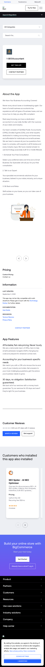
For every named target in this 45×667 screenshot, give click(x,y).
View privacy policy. (16, 651)
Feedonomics (22, 2)
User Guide (6, 310)
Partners (7, 586)
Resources (8, 599)
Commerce (7, 2)
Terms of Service (8, 317)
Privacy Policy (7, 320)
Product (7, 579)
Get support (28, 433)
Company (8, 619)
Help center (8, 626)
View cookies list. (29, 651)
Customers (8, 592)
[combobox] (22, 35)
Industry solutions (12, 612)
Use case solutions (12, 606)
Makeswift (38, 2)
